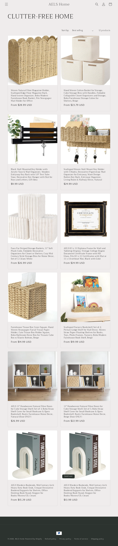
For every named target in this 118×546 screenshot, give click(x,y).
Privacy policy (65, 539)
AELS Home (20, 539)
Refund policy (50, 539)
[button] (6, 4)
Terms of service (81, 539)
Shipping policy (97, 539)
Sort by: (65, 30)
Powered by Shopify (33, 539)
